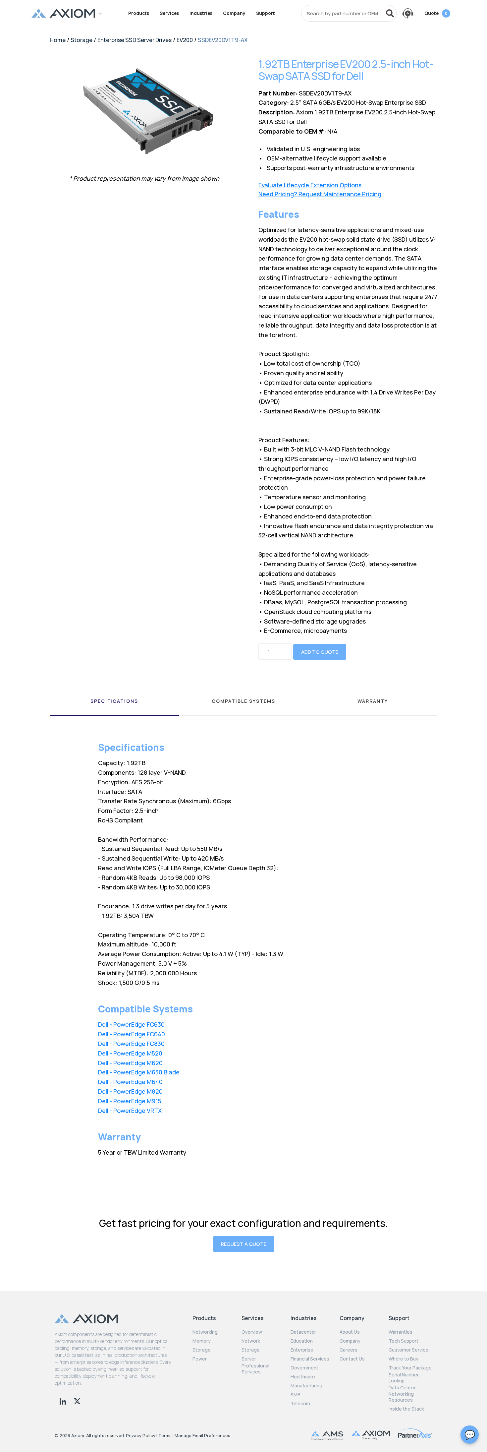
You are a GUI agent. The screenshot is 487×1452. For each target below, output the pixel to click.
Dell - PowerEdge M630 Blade (139, 1072)
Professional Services (255, 1369)
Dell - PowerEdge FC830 (131, 1044)
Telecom (300, 1404)
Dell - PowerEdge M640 (130, 1082)
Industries (200, 13)
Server (249, 1359)
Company (234, 13)
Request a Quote (243, 1243)
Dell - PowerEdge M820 (130, 1091)
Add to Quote (319, 651)
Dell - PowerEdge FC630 (131, 1024)
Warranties (400, 1332)
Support (265, 13)
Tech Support (403, 1341)
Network (251, 1341)
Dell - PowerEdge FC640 (131, 1034)
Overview (252, 1332)
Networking (205, 1332)
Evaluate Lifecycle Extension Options (309, 185)
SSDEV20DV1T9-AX (223, 39)
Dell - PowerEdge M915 (129, 1101)
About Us (350, 1332)
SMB (295, 1395)
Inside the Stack (406, 1409)
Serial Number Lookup (404, 1378)
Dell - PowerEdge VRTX (130, 1111)
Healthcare (303, 1377)
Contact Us (352, 1359)
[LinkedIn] (63, 1401)
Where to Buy (403, 1359)
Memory (201, 1341)
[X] (77, 1401)
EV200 (185, 39)
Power (199, 1359)
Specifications (114, 701)
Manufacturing (306, 1386)
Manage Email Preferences (202, 1435)
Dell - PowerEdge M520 (130, 1053)
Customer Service (408, 1350)
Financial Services (310, 1359)
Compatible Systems (243, 701)
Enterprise (302, 1350)
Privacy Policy (140, 1435)
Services (169, 13)
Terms (165, 1435)
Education (302, 1341)
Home (58, 39)
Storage (81, 39)
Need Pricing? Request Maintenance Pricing (319, 194)
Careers (348, 1350)
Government (304, 1368)
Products (138, 13)
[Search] (390, 13)
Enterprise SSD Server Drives (134, 39)
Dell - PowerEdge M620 (130, 1063)
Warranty (372, 701)
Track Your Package (410, 1368)
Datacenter (303, 1332)
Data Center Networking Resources (402, 1394)
